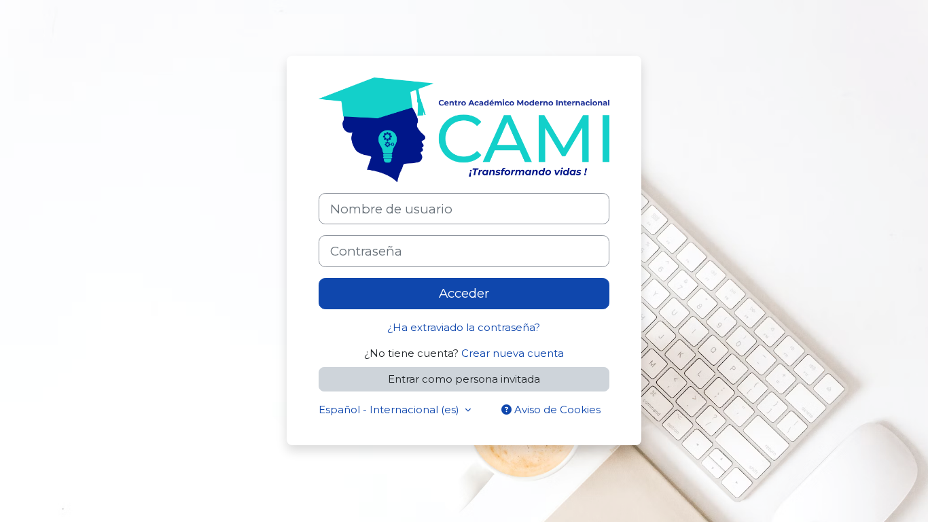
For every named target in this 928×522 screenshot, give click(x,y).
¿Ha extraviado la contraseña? (463, 327)
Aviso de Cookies (556, 409)
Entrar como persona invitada (464, 378)
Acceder (464, 293)
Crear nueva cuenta (512, 353)
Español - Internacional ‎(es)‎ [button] (390, 409)
